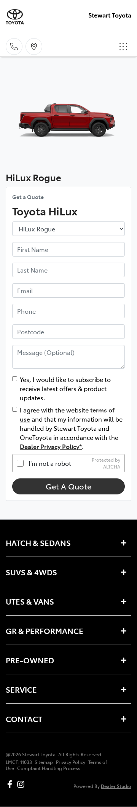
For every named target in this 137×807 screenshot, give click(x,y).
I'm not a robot (50, 463)
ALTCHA (111, 467)
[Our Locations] (34, 46)
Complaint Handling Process (48, 768)
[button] (123, 46)
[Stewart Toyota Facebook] (11, 784)
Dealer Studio (116, 786)
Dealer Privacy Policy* (51, 446)
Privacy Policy (70, 762)
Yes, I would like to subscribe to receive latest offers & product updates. (65, 388)
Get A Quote (68, 486)
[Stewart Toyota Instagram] (22, 784)
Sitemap (44, 762)
